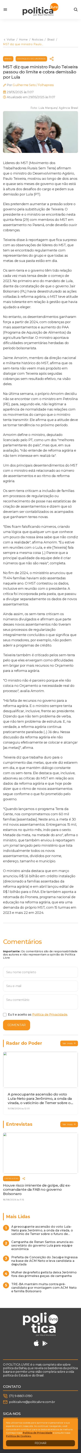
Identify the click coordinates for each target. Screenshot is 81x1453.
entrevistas (11, 1178)
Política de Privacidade (49, 1014)
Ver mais (68, 1043)
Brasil (8, 59)
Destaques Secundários (31, 59)
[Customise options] (75, 9)
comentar (17, 1025)
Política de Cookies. (18, 1436)
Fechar (40, 1443)
